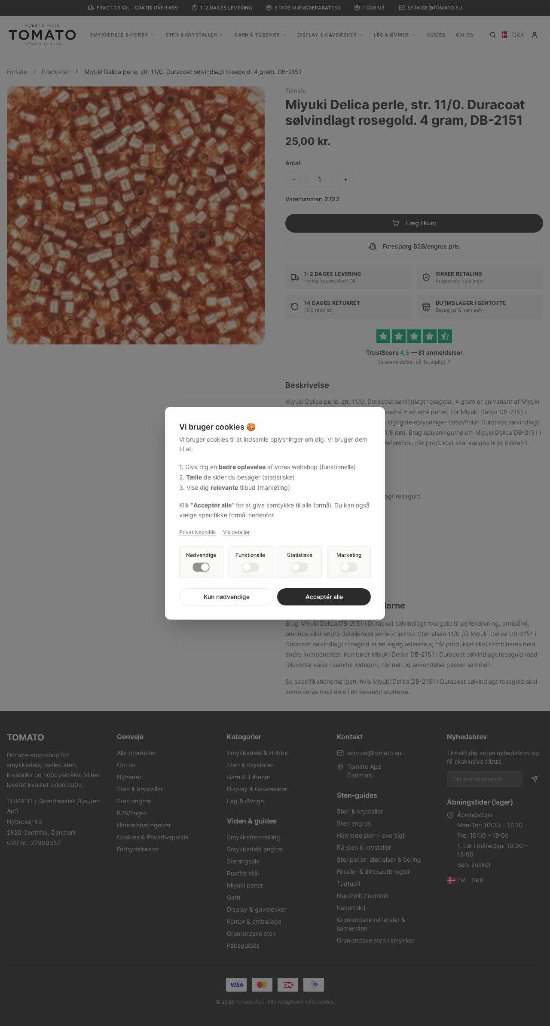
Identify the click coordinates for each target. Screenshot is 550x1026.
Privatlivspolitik (197, 532)
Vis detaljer (236, 532)
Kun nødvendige (227, 596)
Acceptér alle (324, 596)
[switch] (201, 567)
